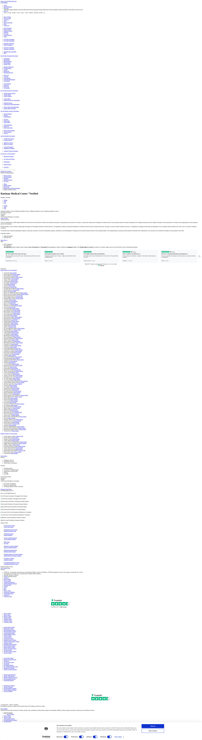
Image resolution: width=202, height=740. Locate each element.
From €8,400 (14, 280)
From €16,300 (19, 436)
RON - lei (32, 12)
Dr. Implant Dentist (8, 665)
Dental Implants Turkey (10, 634)
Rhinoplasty (7, 60)
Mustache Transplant (9, 49)
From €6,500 (14, 320)
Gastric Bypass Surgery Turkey (11, 641)
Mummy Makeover (8, 67)
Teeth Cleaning (7, 132)
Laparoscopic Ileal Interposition (11, 104)
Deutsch (21, 9)
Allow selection (153, 730)
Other (5, 36)
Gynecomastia (7, 83)
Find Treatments (8, 7)
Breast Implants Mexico (10, 679)
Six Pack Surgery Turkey (10, 651)
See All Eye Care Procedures (8, 153)
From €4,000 (15, 275)
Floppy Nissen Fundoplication (11, 107)
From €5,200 (12, 285)
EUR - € (6, 11)
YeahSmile (6, 663)
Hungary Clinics (8, 620)
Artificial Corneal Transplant (11, 151)
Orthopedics (7, 161)
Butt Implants (7, 62)
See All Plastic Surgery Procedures (9, 90)
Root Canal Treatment (9, 130)
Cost (5, 203)
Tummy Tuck (7, 64)
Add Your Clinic (8, 596)
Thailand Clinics (8, 619)
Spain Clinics (7, 615)
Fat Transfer (7, 81)
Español (41, 9)
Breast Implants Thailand (10, 688)
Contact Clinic (4, 218)
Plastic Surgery (7, 29)
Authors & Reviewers (9, 582)
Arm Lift (6, 76)
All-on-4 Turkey (8, 653)
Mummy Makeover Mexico (11, 677)
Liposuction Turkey (9, 638)
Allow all (152, 726)
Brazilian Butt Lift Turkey (10, 644)
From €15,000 (12, 327)
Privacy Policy (7, 590)
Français (51, 9)
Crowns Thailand (8, 691)
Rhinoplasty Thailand (9, 685)
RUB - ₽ (37, 12)
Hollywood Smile (8, 127)
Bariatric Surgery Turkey (10, 640)
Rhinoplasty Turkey (9, 628)
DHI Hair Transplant (9, 43)
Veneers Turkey (8, 635)
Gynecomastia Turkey (9, 633)
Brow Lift (6, 86)
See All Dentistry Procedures (8, 136)
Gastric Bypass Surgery (10, 93)
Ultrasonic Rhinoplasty (9, 79)
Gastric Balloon (8, 96)
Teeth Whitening (8, 125)
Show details (118, 737)
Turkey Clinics (7, 613)
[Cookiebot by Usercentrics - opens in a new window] (46, 737)
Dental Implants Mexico (10, 674)
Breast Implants (8, 61)
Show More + (4, 240)
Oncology (6, 167)
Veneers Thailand (8, 687)
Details (5, 200)
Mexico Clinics (7, 616)
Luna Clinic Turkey (9, 658)
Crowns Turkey (8, 637)
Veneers (6, 115)
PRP (5, 53)
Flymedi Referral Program (10, 583)
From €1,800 (16, 423)
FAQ (5, 21)
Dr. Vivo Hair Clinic (9, 662)
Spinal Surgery (7, 164)
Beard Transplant (8, 45)
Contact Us (6, 25)
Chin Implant (7, 78)
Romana (31, 9)
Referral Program (8, 22)
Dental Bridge (7, 116)
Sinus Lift (6, 126)
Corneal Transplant (8, 147)
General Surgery (8, 35)
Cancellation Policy (8, 593)
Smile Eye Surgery (8, 143)
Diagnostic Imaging (9, 156)
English (11, 9)
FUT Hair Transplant (9, 41)
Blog (5, 24)
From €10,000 (14, 437)
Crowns (6, 133)
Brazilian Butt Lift (8, 72)
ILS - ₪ (24, 12)
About (5, 5)
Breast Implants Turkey (9, 630)
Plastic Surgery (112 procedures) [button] (9, 270)
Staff (5, 201)
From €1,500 (17, 348)
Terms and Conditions (9, 592)
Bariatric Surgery (8, 31)
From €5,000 (19, 295)
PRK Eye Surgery (8, 144)
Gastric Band (7, 99)
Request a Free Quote (6, 489)
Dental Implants (8, 114)
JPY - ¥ (28, 12)
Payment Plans (7, 585)
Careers (6, 586)
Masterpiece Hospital (9, 668)
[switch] (81, 737)
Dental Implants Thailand (10, 690)
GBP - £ (15, 12)
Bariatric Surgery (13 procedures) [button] (9, 433)
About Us (6, 19)
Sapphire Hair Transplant (10, 51)
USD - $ (10, 12)
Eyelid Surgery (7, 68)
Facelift (5, 69)
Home (5, 184)
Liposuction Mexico (9, 680)
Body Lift (6, 75)
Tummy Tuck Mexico (9, 676)
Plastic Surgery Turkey (9, 647)
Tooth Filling (7, 122)
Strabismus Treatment (9, 148)
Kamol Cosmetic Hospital (10, 669)
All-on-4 (6, 119)
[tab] (101, 270)
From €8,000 (16, 290)
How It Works (7, 17)
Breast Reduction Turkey (10, 631)
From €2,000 (13, 273)
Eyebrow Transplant (9, 47)
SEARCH (3, 171)
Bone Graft (6, 121)
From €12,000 (18, 365)
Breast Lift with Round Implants (12, 188)
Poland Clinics (7, 617)
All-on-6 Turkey (8, 650)
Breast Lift (6, 71)
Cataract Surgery (8, 140)
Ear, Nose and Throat (9, 159)
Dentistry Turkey (8, 643)
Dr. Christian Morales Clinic (11, 666)
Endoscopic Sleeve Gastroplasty (12, 100)
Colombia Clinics (8, 622)
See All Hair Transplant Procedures (9, 56)
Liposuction (7, 58)
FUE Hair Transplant (9, 39)
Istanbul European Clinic (10, 659)
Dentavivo (6, 661)
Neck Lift (6, 85)
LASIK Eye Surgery (9, 138)
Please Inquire (16, 274)
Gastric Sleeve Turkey (9, 627)
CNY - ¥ (19, 12)
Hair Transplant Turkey (9, 645)
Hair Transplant (8, 28)
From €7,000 (12, 291)
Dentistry (6, 32)
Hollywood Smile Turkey (10, 648)
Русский (80, 9)
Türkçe (70, 9)
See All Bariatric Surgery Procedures (10, 111)
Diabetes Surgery (8, 103)
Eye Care (6, 34)
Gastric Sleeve (7, 94)
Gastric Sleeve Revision (10, 108)
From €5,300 (12, 307)
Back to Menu (10, 714)
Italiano (61, 9)
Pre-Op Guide (7, 18)
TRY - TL (42, 12)
